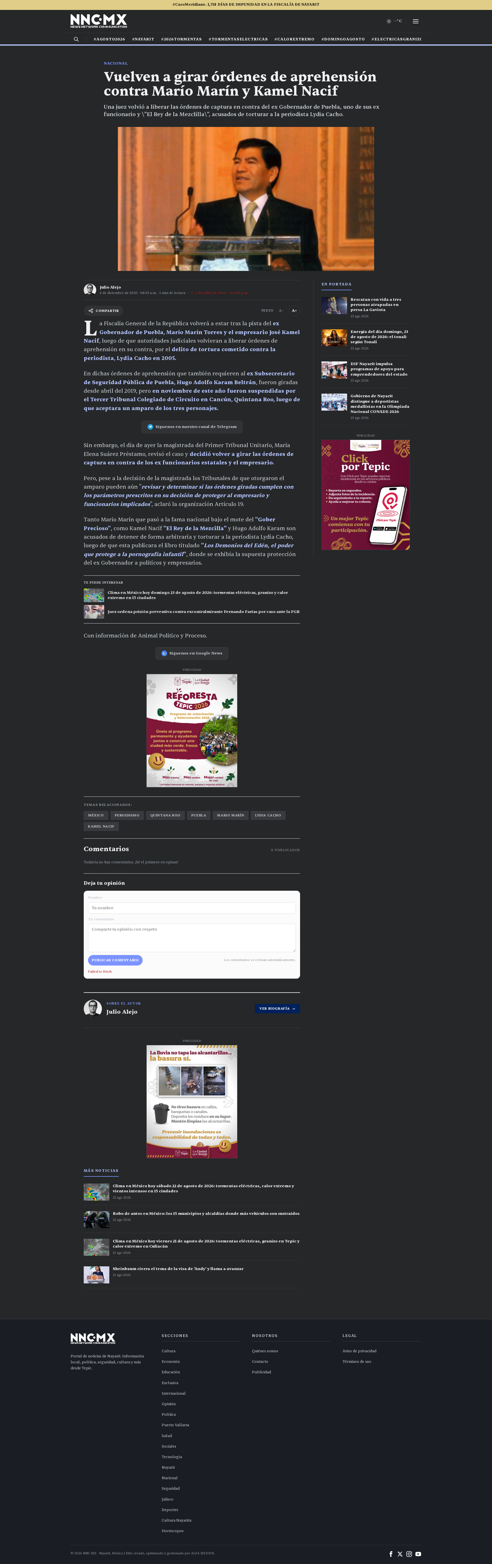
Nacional (116, 63)
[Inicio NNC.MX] (99, 21)
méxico (96, 815)
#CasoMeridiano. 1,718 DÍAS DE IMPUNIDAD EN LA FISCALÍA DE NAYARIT (246, 4)
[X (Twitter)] (400, 1554)
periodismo (127, 815)
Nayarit (168, 1467)
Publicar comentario (115, 960)
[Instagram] (409, 1554)
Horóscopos (173, 1531)
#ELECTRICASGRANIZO (397, 39)
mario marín (230, 815)
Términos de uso (357, 1361)
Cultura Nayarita (176, 1520)
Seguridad (171, 1488)
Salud (167, 1436)
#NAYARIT (143, 39)
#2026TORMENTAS (181, 39)
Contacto (260, 1361)
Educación (171, 1372)
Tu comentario (101, 919)
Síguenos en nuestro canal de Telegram (196, 426)
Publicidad (261, 1372)
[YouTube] (418, 1554)
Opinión (169, 1404)
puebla (198, 815)
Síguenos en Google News (195, 653)
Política (169, 1414)
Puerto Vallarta (175, 1425)
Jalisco (167, 1499)
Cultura (168, 1351)
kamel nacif (101, 826)
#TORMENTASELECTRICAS (238, 39)
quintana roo (165, 815)
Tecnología (172, 1457)
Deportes (170, 1510)
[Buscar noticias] (76, 39)
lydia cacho (268, 815)
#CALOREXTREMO (294, 39)
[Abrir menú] (415, 21)
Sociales (169, 1446)
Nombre (95, 897)
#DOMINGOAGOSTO (343, 39)
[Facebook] (391, 1554)
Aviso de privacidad (359, 1351)
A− (281, 310)
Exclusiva (170, 1383)
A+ (294, 310)
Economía (171, 1361)
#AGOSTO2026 (109, 39)
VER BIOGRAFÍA (274, 1008)
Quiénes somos (265, 1351)
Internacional (174, 1393)
